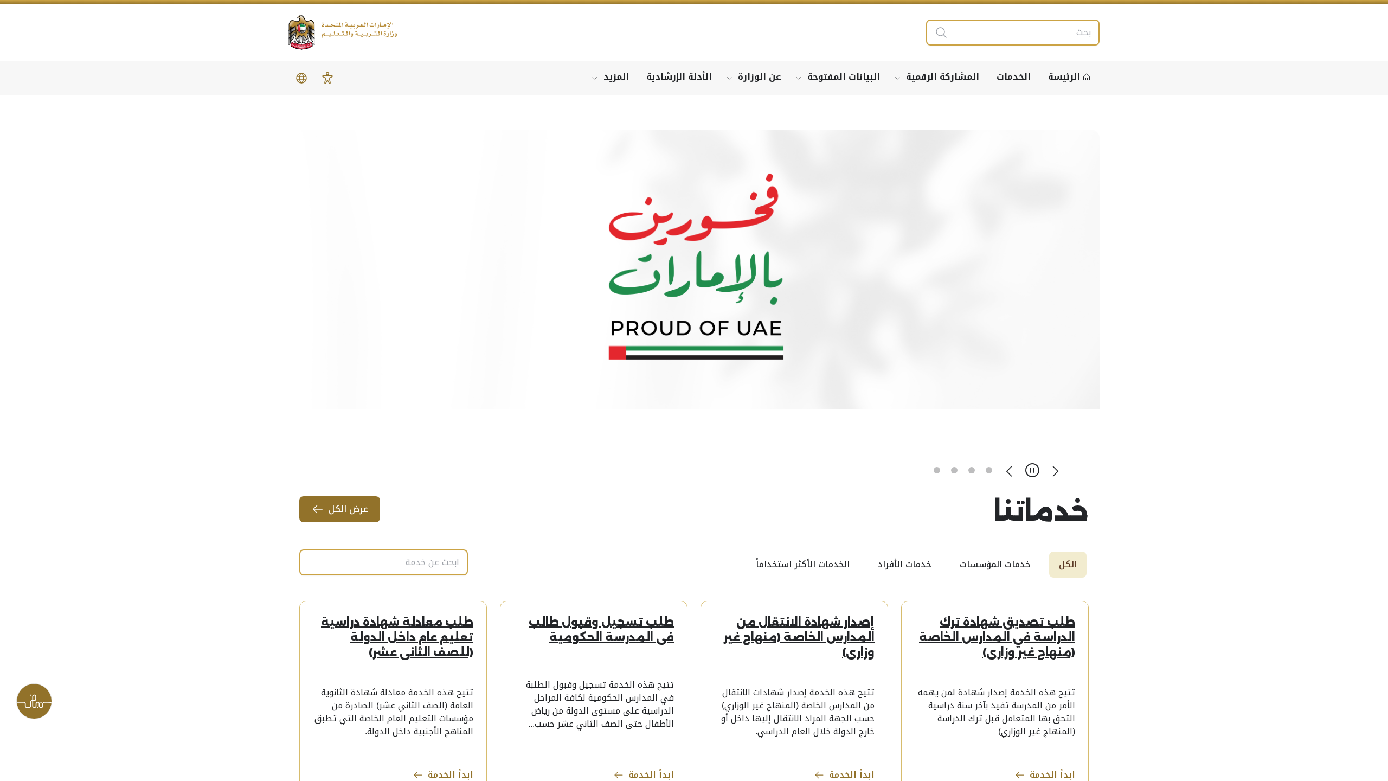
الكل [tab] (1068, 564)
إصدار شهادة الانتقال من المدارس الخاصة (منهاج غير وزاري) (799, 637)
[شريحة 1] (988, 470)
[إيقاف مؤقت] (1032, 470)
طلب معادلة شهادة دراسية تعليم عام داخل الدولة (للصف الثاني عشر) (397, 637)
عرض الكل (348, 509)
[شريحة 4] (936, 470)
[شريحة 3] (954, 470)
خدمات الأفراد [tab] (904, 564)
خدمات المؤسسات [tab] (995, 564)
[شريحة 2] (971, 470)
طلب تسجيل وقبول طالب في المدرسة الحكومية (601, 630)
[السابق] (1055, 470)
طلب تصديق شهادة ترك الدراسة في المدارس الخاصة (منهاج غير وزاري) (997, 637)
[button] (327, 78)
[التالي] (1009, 470)
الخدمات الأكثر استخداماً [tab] (803, 564)
